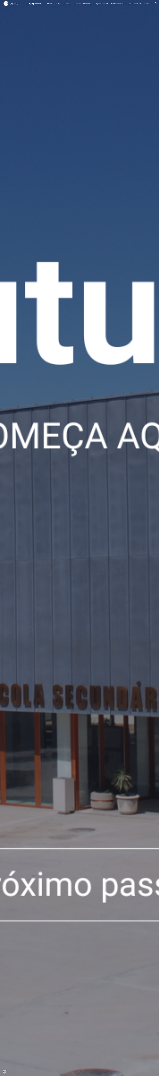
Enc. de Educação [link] (82, 3)
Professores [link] (116, 3)
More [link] (146, 3)
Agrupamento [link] (35, 3)
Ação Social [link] (100, 3)
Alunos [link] (66, 3)
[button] (156, 3)
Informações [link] (52, 3)
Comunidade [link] (132, 3)
